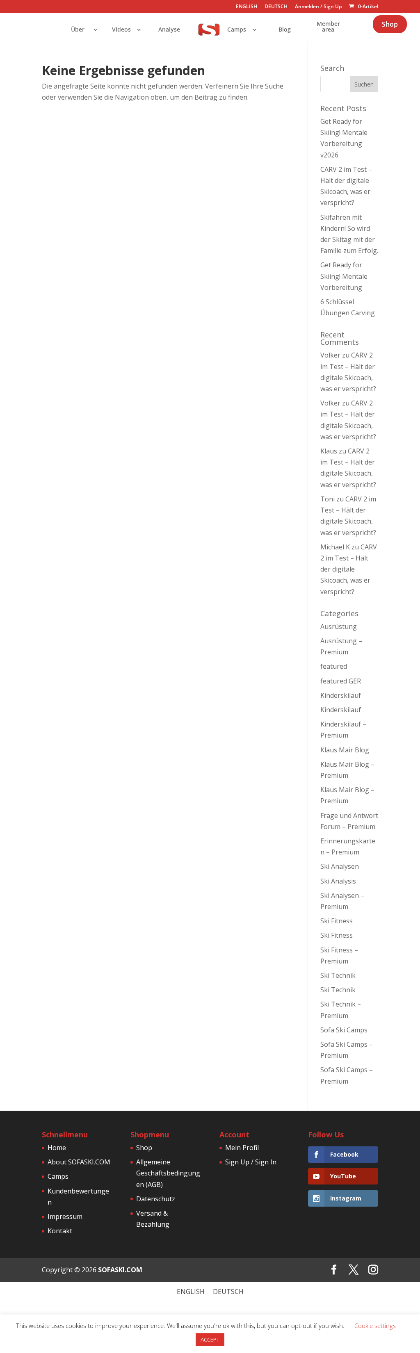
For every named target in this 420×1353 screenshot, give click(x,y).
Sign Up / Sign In (250, 1161)
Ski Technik (338, 975)
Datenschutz (155, 1198)
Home (57, 1147)
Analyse (169, 30)
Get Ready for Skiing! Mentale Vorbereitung (344, 276)
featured (333, 666)
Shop (390, 24)
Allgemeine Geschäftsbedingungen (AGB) (168, 1173)
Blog (284, 30)
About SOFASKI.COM (79, 1161)
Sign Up (333, 6)
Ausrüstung (338, 626)
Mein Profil (242, 1147)
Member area (328, 27)
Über (77, 30)
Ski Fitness (336, 920)
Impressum (65, 1216)
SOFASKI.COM (120, 1269)
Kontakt (60, 1230)
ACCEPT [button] (210, 1339)
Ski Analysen (339, 866)
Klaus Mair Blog (344, 749)
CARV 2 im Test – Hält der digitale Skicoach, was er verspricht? (348, 569)
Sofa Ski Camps (344, 1029)
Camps (236, 30)
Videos (121, 30)
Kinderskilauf (340, 695)
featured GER (340, 681)
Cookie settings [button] (375, 1325)
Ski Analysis (338, 881)
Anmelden (307, 6)
